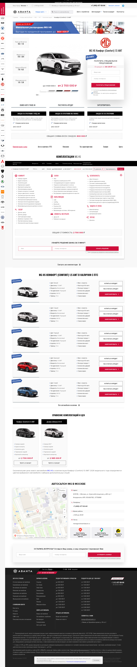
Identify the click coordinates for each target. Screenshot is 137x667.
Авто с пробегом (83, 12)
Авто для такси (41, 625)
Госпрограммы (41, 622)
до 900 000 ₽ (60, 596)
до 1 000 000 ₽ (60, 599)
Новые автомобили (42, 614)
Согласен (96, 660)
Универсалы (40, 590)
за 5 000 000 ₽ (85, 607)
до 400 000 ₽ (60, 582)
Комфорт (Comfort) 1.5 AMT (26, 421)
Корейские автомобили (20, 593)
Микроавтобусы (41, 604)
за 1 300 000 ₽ (85, 590)
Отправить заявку (104, 554)
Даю (103, 252)
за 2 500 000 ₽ (85, 602)
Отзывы (15, 611)
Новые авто (40, 12)
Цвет (37, 94)
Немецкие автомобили (19, 596)
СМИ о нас (16, 616)
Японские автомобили (19, 590)
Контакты (120, 12)
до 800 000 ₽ (60, 593)
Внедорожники (41, 596)
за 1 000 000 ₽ (85, 582)
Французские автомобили (20, 599)
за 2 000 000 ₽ (85, 599)
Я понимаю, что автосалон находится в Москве (105, 94)
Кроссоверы (40, 593)
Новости (15, 614)
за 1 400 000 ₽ (85, 593)
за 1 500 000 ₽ (85, 596)
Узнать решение (102, 248)
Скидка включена (22, 123)
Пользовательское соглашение (22, 619)
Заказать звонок (114, 5)
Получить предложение (105, 85)
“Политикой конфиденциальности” (80, 650)
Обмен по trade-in (61, 619)
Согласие (105, 91)
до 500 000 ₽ (60, 585)
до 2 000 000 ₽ (60, 604)
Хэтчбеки (39, 585)
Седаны (39, 582)
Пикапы (39, 602)
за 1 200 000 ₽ (85, 587)
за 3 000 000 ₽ (85, 604)
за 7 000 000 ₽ (85, 610)
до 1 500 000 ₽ (60, 602)
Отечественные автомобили (21, 582)
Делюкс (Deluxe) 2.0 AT (54, 421)
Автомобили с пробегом (44, 616)
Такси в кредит (108, 12)
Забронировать (111, 294)
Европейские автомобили (20, 585)
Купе (38, 599)
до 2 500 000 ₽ (60, 607)
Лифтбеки (40, 587)
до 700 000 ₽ (60, 590)
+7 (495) (117, 582)
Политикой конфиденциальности (76, 661)
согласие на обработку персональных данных (105, 252)
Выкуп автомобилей (62, 616)
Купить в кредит (110, 283)
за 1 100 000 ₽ (85, 585)
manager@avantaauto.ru (81, 524)
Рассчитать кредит (110, 289)
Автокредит (96, 12)
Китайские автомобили (20, 587)
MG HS (50, 470)
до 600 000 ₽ (60, 587)
